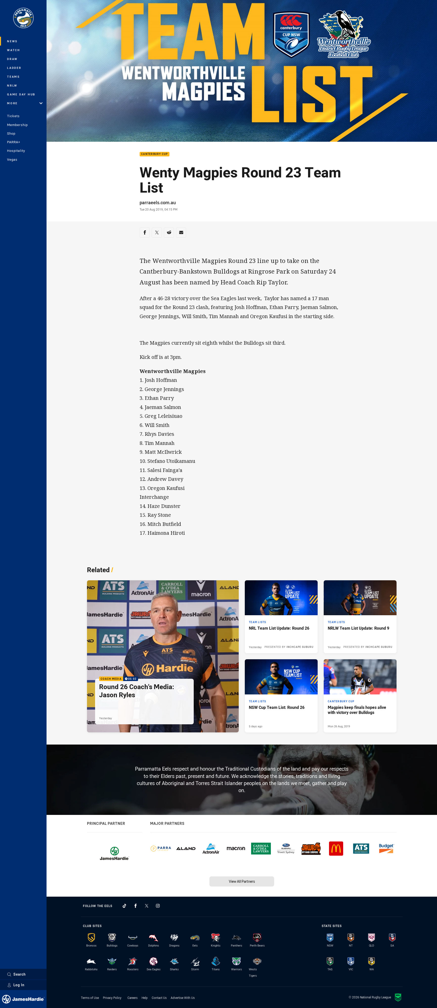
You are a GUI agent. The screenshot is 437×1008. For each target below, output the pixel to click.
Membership (17, 124)
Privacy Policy (112, 998)
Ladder (14, 68)
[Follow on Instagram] (158, 905)
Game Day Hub (21, 94)
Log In (19, 984)
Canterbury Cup (154, 154)
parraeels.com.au (158, 202)
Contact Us (159, 998)
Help (145, 998)
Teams (13, 76)
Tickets (13, 116)
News (12, 41)
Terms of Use (90, 998)
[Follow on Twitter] (147, 905)
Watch (13, 50)
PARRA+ (13, 142)
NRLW (12, 85)
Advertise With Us (183, 998)
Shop (11, 133)
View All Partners (242, 881)
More (12, 103)
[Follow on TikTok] (124, 905)
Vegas (12, 159)
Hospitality (16, 150)
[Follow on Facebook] (136, 905)
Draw (12, 59)
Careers (132, 998)
